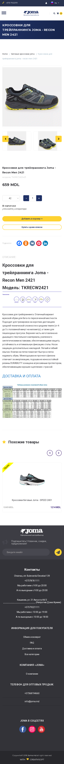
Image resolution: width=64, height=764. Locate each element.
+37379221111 (32, 607)
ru (56, 3)
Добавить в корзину (31, 219)
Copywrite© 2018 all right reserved (32, 755)
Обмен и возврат (32, 637)
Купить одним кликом (32, 227)
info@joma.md (32, 701)
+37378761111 (32, 580)
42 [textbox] (10, 198)
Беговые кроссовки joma (23, 54)
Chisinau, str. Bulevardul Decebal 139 (32, 576)
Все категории (32, 654)
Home (5, 54)
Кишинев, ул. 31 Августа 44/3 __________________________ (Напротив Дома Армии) (32, 601)
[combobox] (11, 198)
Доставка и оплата (32, 648)
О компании (32, 674)
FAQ (32, 643)
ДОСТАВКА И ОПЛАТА (21, 376)
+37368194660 (32, 693)
